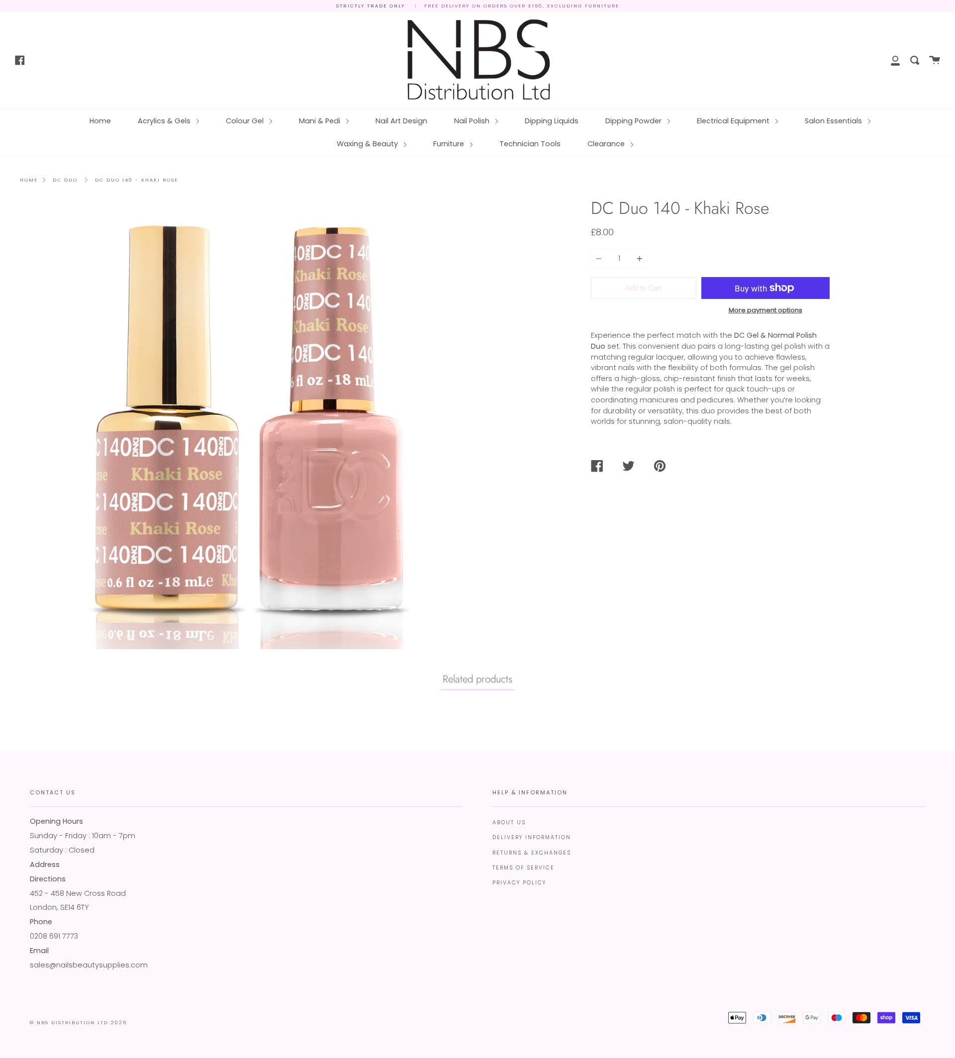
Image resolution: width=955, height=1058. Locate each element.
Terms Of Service (523, 867)
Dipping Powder (634, 121)
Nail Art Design (401, 121)
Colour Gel (246, 121)
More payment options (765, 310)
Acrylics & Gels (165, 121)
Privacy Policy (519, 882)
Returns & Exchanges (531, 853)
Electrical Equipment (734, 121)
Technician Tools (530, 144)
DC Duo (65, 180)
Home (100, 121)
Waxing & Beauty (368, 144)
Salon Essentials (834, 121)
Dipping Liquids (551, 121)
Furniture (449, 144)
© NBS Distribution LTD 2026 (78, 1022)
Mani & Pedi (320, 121)
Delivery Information (531, 837)
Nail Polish (472, 121)
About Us (509, 822)
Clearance (607, 144)
